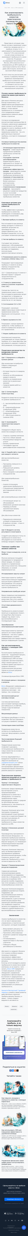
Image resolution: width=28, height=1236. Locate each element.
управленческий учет (10, 762)
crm (21, 1006)
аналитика (13, 1009)
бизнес (7, 1006)
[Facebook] (10, 1071)
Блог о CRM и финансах (17, 7)
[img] (24, 2)
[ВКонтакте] (13, 1071)
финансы (14, 1006)
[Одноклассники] (15, 1071)
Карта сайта (14, 1232)
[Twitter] (17, 1071)
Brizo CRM (7, 7)
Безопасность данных (14, 1230)
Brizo (10, 672)
